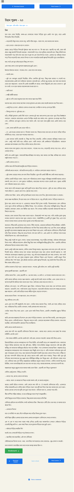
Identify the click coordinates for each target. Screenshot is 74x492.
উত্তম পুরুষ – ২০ (24, 25)
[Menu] (2, 1)
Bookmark (12, 451)
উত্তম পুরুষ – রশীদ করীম (12, 25)
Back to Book (35, 461)
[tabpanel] (35, 241)
